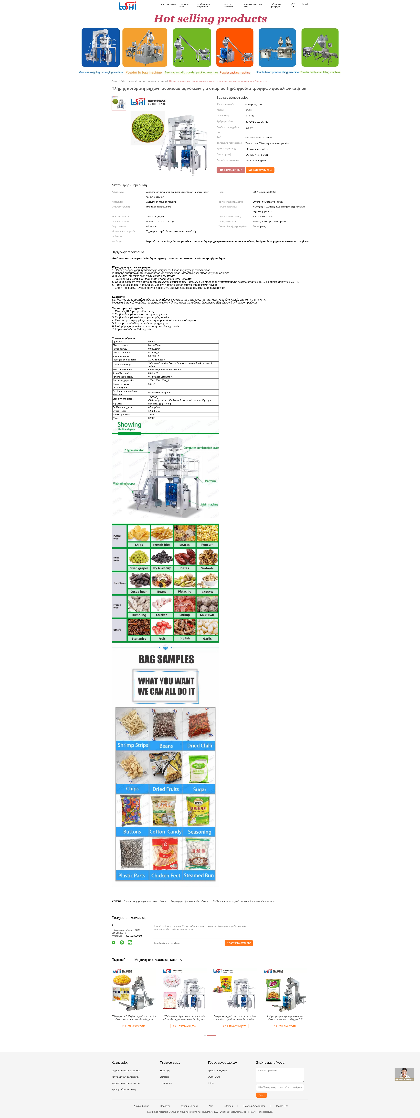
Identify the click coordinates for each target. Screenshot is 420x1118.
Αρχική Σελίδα (141, 1106)
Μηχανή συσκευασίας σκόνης (126, 1070)
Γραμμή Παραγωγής (217, 1070)
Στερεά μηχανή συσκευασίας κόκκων (189, 901)
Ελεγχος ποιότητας (228, 5)
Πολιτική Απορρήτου (254, 1106)
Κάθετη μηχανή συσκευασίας (125, 1077)
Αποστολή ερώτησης (239, 943)
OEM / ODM (214, 1077)
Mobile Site (282, 1106)
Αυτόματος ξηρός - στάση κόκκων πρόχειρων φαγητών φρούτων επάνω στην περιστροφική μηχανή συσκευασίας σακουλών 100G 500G (134, 1018)
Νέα (211, 1106)
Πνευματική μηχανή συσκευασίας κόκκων (145, 901)
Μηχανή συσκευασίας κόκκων (126, 1083)
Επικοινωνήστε (262, 169)
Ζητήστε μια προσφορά (275, 5)
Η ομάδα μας (166, 1083)
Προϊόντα (171, 4)
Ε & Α (211, 1083)
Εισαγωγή (164, 1070)
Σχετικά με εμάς (184, 5)
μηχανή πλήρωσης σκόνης (124, 1089)
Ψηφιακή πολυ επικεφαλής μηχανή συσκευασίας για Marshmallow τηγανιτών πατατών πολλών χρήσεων (234, 1018)
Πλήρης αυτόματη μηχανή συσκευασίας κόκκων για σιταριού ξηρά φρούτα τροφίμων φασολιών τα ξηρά (218, 81)
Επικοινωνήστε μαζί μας (253, 5)
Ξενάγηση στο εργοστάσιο (203, 5)
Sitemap (228, 1106)
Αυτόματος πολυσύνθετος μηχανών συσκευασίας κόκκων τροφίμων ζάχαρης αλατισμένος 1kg (285, 1018)
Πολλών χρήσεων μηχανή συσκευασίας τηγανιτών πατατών (243, 901)
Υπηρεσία (164, 1077)
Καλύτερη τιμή (232, 169)
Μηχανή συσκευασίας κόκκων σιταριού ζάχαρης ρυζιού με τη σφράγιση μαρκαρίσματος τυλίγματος (184, 1018)
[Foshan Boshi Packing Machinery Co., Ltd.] (128, 5)
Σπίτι (161, 4)
